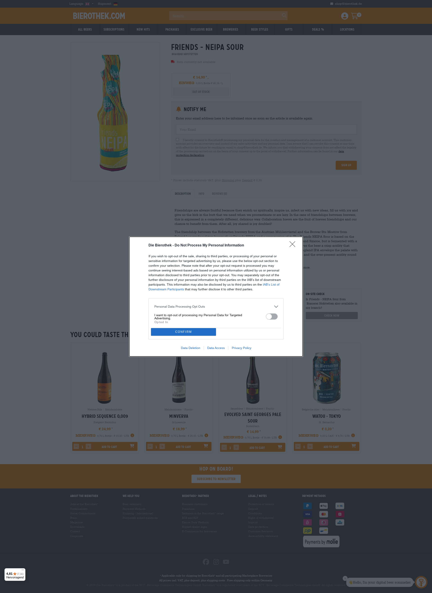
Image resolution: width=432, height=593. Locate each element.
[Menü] (22, 571)
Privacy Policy (241, 348)
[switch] (272, 316)
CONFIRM (183, 331)
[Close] (294, 245)
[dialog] (216, 296)
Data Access (216, 348)
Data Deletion (190, 348)
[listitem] (216, 306)
